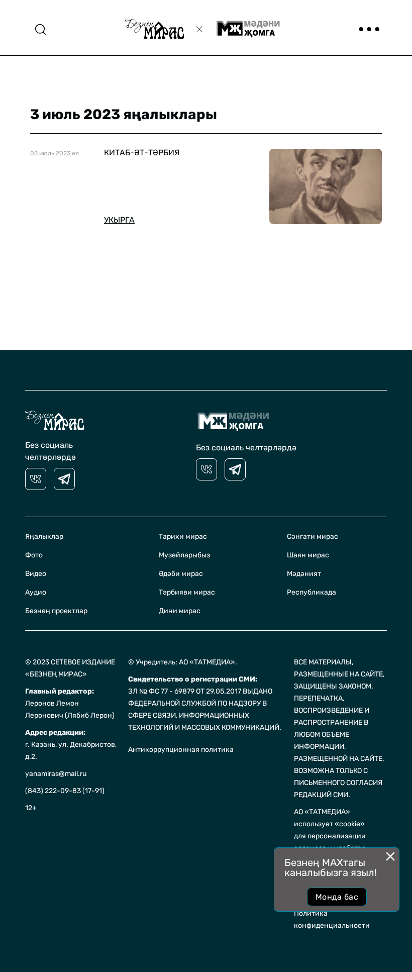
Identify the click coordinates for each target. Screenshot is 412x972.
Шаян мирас (308, 555)
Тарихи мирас (183, 536)
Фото (34, 555)
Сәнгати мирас (312, 536)
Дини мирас (179, 611)
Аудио (35, 592)
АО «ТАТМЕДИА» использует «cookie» (329, 818)
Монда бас (337, 897)
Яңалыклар (44, 536)
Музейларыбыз (184, 555)
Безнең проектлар (56, 611)
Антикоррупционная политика (181, 749)
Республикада (311, 592)
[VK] (35, 479)
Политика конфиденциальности (332, 919)
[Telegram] (64, 479)
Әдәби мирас (181, 573)
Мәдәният (304, 573)
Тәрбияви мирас (187, 592)
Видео (35, 573)
